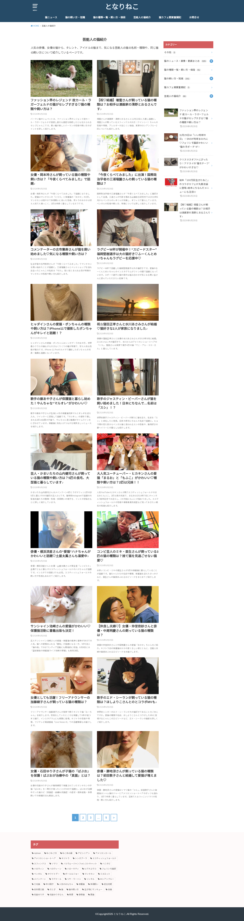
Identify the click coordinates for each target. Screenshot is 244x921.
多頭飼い (94, 884)
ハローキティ (73, 869)
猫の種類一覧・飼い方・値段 (109, 17)
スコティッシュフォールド (104, 858)
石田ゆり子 (39, 894)
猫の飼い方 (74, 889)
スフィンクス (40, 863)
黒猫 (92, 894)
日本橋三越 (39, 889)
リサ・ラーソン (74, 879)
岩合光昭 (108, 884)
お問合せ (194, 17)
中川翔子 (50, 884)
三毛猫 (37, 884)
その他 (169, 52)
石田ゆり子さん (57, 894)
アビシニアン (84, 853)
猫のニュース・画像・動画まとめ (185, 61)
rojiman (37, 853)
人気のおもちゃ (66, 884)
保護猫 (82, 884)
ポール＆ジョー (72, 874)
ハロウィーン (55, 869)
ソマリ (55, 863)
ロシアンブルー (107, 879)
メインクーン (40, 879)
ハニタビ (106, 863)
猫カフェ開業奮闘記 (170, 17)
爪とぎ (53, 889)
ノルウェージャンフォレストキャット (80, 863)
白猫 (110, 889)
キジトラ (65, 858)
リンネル (90, 879)
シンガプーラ (81, 858)
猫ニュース (51, 17)
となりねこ (122, 7)
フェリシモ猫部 (109, 869)
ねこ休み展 (67, 853)
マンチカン (90, 874)
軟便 (71, 894)
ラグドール (56, 879)
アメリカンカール (103, 853)
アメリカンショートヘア (45, 858)
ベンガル (38, 874)
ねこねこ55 (51, 853)
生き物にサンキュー (93, 889)
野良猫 (82, 894)
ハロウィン (39, 869)
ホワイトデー (54, 874)
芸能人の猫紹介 (142, 17)
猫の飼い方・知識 (75, 17)
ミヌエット (105, 874)
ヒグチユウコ (90, 869)
